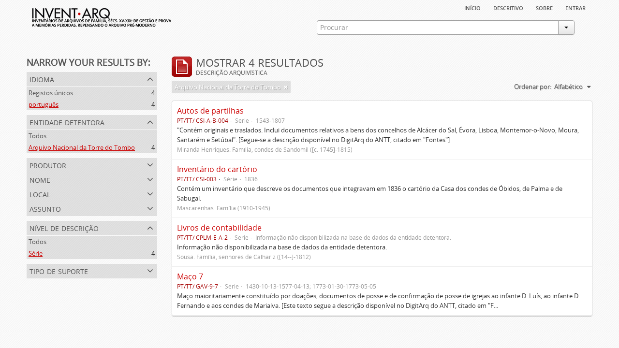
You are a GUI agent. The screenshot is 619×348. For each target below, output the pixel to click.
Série (36, 253)
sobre (544, 7)
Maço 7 (190, 276)
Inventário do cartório (217, 169)
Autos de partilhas (210, 110)
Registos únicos (51, 92)
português (44, 104)
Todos (37, 135)
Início (472, 7)
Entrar (575, 7)
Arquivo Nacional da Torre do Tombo (82, 147)
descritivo (508, 7)
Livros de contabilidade (219, 227)
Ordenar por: (532, 86)
